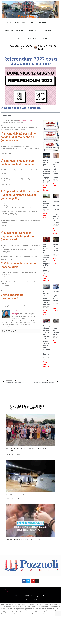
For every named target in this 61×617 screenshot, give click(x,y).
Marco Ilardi (15, 313)
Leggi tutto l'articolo (46, 188)
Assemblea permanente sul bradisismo (18, 495)
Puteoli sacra (33, 30)
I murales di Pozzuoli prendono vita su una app (47, 298)
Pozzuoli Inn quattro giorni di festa (56, 248)
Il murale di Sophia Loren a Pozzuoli (56, 296)
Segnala (43, 38)
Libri (55, 30)
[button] (58, 115)
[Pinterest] (9, 331)
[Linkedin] (13, 331)
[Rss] (11, 331)
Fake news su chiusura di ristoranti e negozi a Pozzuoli (23, 539)
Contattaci (32, 38)
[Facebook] (2, 331)
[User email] (15, 331)
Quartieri (42, 22)
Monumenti (8, 30)
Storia (51, 22)
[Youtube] (33, 581)
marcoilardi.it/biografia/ (8, 326)
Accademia (46, 30)
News (17, 22)
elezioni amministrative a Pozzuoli (29, 120)
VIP (23, 38)
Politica (25, 22)
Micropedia (14, 314)
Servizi (16, 38)
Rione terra (20, 30)
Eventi (33, 22)
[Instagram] (4, 331)
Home (9, 22)
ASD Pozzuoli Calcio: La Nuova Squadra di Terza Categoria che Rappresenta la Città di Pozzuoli (48, 257)
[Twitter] (7, 331)
